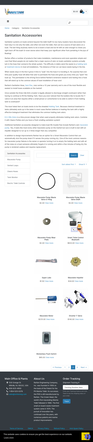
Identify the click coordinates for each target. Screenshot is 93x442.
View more (49, 203)
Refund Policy (59, 428)
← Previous (57, 367)
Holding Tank (54, 106)
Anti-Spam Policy (76, 428)
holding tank (82, 64)
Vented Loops (12, 165)
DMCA (30, 428)
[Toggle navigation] (6, 2)
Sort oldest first (68, 164)
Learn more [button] (9, 438)
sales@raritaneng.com (18, 394)
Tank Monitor (12, 177)
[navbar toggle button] (8, 21)
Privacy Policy (43, 428)
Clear (82, 155)
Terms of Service (16, 428)
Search (73, 155)
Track (66, 401)
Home (7, 28)
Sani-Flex (29, 85)
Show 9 (82, 164)
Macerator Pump (14, 159)
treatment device (13, 67)
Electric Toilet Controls (16, 183)
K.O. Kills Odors (11, 117)
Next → (84, 367)
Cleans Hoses (12, 171)
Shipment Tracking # (71, 382)
